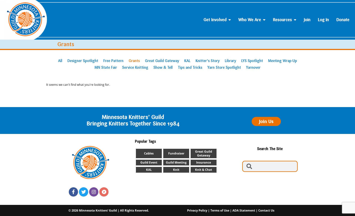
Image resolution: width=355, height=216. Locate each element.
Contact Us (266, 210)
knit (176, 170)
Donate (342, 19)
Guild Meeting (176, 162)
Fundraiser (176, 153)
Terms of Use (219, 210)
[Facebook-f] (73, 192)
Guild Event (148, 162)
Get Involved (215, 19)
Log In (323, 19)
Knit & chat (203, 170)
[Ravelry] (104, 192)
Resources (282, 19)
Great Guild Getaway (203, 153)
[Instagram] (93, 192)
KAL (149, 170)
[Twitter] (83, 192)
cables (149, 153)
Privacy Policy (197, 210)
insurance (203, 162)
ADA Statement (243, 210)
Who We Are (249, 19)
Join (307, 19)
